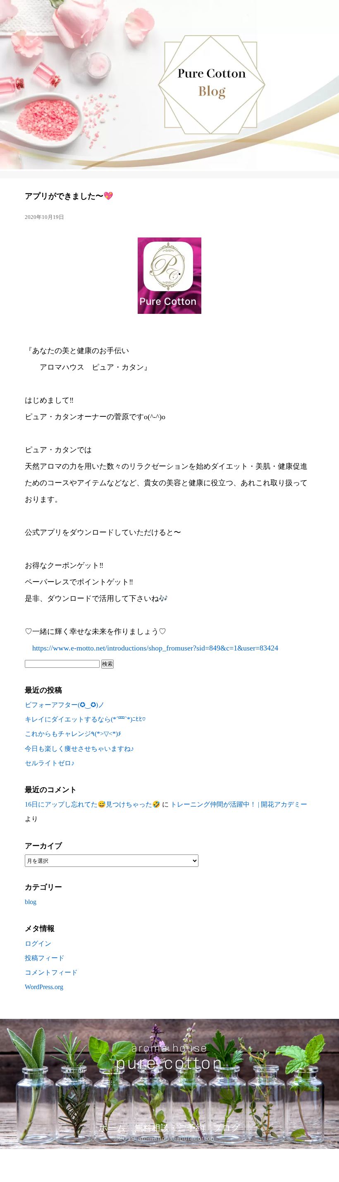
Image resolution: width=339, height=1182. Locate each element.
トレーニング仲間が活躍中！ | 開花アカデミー (238, 804)
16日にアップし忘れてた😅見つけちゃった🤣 (92, 804)
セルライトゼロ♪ (49, 763)
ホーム (112, 1127)
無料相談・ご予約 (169, 1127)
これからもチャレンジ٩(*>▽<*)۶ (73, 733)
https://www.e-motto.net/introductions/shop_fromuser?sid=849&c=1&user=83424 (151, 648)
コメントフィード (51, 972)
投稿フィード (44, 957)
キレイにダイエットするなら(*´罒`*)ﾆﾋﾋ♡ (85, 719)
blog (30, 901)
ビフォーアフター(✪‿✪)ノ (65, 704)
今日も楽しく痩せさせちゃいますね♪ (79, 748)
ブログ (226, 1127)
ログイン (38, 943)
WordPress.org (44, 986)
